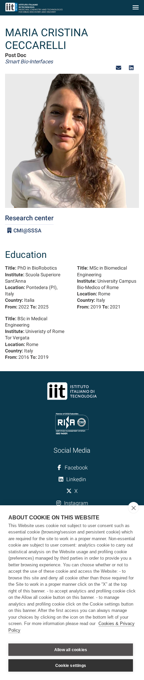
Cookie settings (70, 665)
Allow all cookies (70, 649)
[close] (133, 507)
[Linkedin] (131, 68)
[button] (119, 68)
